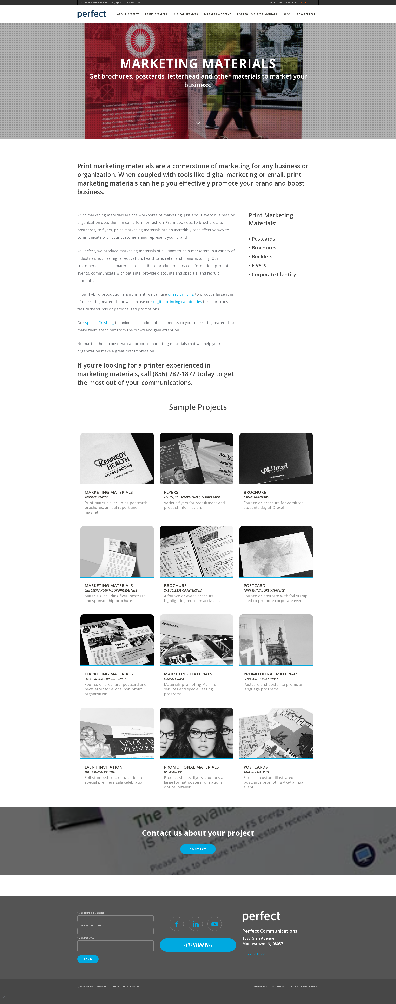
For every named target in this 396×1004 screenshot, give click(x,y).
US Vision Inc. (173, 772)
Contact (307, 2)
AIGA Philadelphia (256, 772)
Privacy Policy (310, 986)
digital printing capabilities (177, 301)
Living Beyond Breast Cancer (105, 679)
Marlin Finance (175, 679)
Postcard (254, 585)
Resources (292, 2)
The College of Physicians (183, 590)
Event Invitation (104, 767)
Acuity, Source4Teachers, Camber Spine (192, 497)
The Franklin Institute (101, 772)
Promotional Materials (271, 674)
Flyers (171, 492)
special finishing (99, 322)
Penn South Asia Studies (261, 679)
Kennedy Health (96, 497)
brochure (255, 492)
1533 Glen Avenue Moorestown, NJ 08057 (102, 2)
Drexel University (256, 497)
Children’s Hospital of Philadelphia (111, 590)
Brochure (175, 585)
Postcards (256, 767)
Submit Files (276, 2)
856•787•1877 (134, 2)
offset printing (181, 294)
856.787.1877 (253, 953)
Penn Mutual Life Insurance (264, 590)
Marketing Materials (109, 492)
